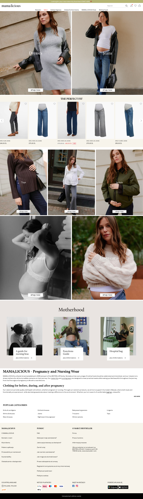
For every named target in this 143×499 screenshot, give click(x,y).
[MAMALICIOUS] (11, 7)
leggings (109, 392)
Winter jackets (77, 417)
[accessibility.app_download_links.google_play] (113, 489)
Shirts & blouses (9, 414)
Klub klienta (6, 443)
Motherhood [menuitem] (103, 10)
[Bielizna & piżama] (35, 258)
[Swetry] (107, 258)
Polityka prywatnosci (44, 471)
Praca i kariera (77, 438)
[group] (14, 124)
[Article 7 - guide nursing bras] (24, 334)
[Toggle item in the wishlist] (25, 104)
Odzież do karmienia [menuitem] (71, 10)
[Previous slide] (2, 120)
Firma (74, 433)
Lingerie (110, 410)
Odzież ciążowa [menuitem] (55, 10)
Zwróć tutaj (41, 447)
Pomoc (40, 428)
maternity (54, 378)
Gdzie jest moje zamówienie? (47, 438)
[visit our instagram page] (77, 486)
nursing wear (66, 378)
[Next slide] (141, 120)
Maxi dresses (8, 417)
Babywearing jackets (79, 410)
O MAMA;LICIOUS (8, 433)
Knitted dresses (43, 410)
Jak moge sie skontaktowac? (47, 457)
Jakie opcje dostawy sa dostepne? (49, 443)
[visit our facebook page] (73, 486)
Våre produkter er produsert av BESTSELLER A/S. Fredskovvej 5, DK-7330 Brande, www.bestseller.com (85, 449)
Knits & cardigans (9, 410)
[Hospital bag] (119, 334)
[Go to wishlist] (135, 6)
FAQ (38, 433)
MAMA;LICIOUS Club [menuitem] (89, 10)
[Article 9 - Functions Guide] (71, 334)
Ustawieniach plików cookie (71, 496)
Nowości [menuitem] (38, 10)
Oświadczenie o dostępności (11, 461)
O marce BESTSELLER (82, 428)
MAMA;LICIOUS (8, 428)
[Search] (126, 5)
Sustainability (6, 457)
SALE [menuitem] (46, 10)
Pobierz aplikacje (8, 447)
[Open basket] (139, 6)
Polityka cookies (42, 476)
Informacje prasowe (79, 443)
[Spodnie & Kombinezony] (71, 182)
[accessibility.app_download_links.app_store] (123, 489)
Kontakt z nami (7, 438)
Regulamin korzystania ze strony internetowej (53, 466)
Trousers (75, 414)
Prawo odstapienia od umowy (47, 461)
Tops (108, 414)
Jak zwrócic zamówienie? (46, 452)
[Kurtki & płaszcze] (119, 182)
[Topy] (23, 182)
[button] (14, 120)
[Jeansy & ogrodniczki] (107, 53)
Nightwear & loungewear (46, 417)
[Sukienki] (35, 53)
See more (137, 396)
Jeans (40, 414)
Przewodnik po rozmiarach (11, 452)
